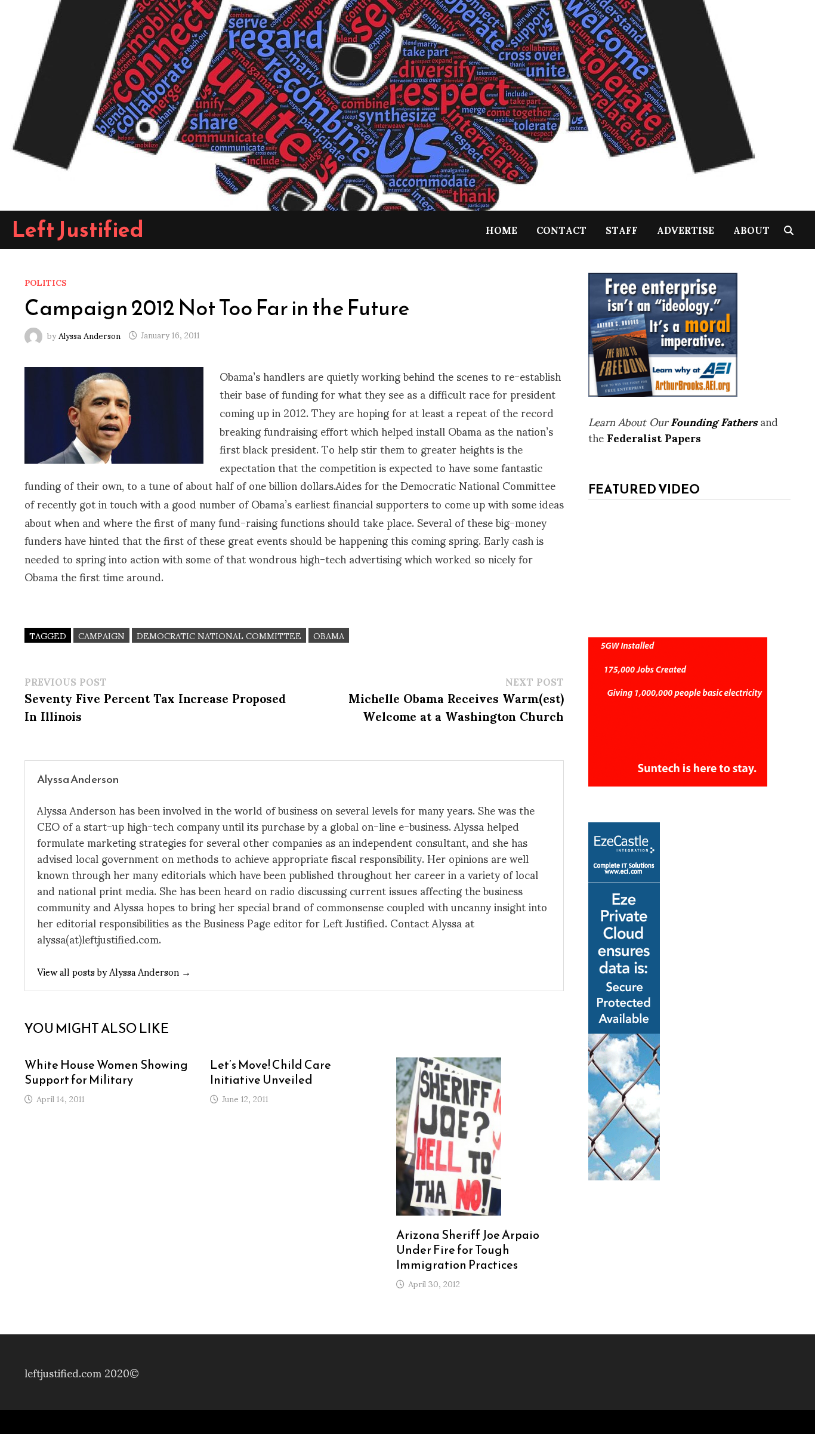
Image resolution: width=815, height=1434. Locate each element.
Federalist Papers (654, 437)
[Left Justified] (382, 103)
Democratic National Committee (219, 635)
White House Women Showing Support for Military (106, 1072)
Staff (622, 229)
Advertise (685, 229)
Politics (45, 282)
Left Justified (78, 229)
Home (501, 229)
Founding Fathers (714, 421)
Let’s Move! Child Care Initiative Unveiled (270, 1072)
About (751, 229)
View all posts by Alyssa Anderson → (114, 971)
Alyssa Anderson (89, 334)
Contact (561, 229)
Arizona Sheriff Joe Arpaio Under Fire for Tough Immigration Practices (467, 1249)
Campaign (101, 635)
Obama (328, 635)
